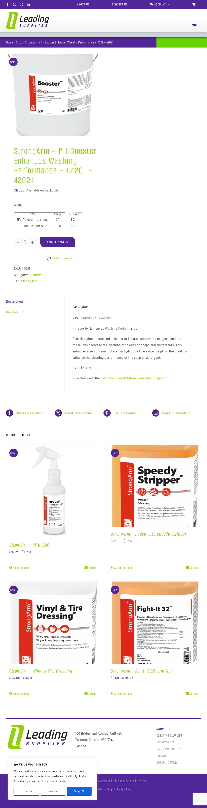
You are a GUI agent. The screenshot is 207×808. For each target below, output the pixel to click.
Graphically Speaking (119, 789)
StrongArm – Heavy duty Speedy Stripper (149, 534)
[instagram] (21, 4)
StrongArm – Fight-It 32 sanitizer (141, 671)
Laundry (35, 274)
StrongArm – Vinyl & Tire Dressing (40, 671)
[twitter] (14, 4)
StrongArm (29, 281)
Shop (19, 42)
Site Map (141, 780)
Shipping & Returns (123, 780)
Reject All (53, 791)
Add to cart (57, 242)
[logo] (27, 14)
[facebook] (7, 4)
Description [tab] (14, 301)
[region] (52, 778)
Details (92, 567)
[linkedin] (28, 4)
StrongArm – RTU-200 (29, 545)
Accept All (79, 791)
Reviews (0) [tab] (14, 312)
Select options (21, 567)
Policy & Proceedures (98, 780)
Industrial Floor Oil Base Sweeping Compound (134, 378)
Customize (26, 791)
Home (9, 42)
